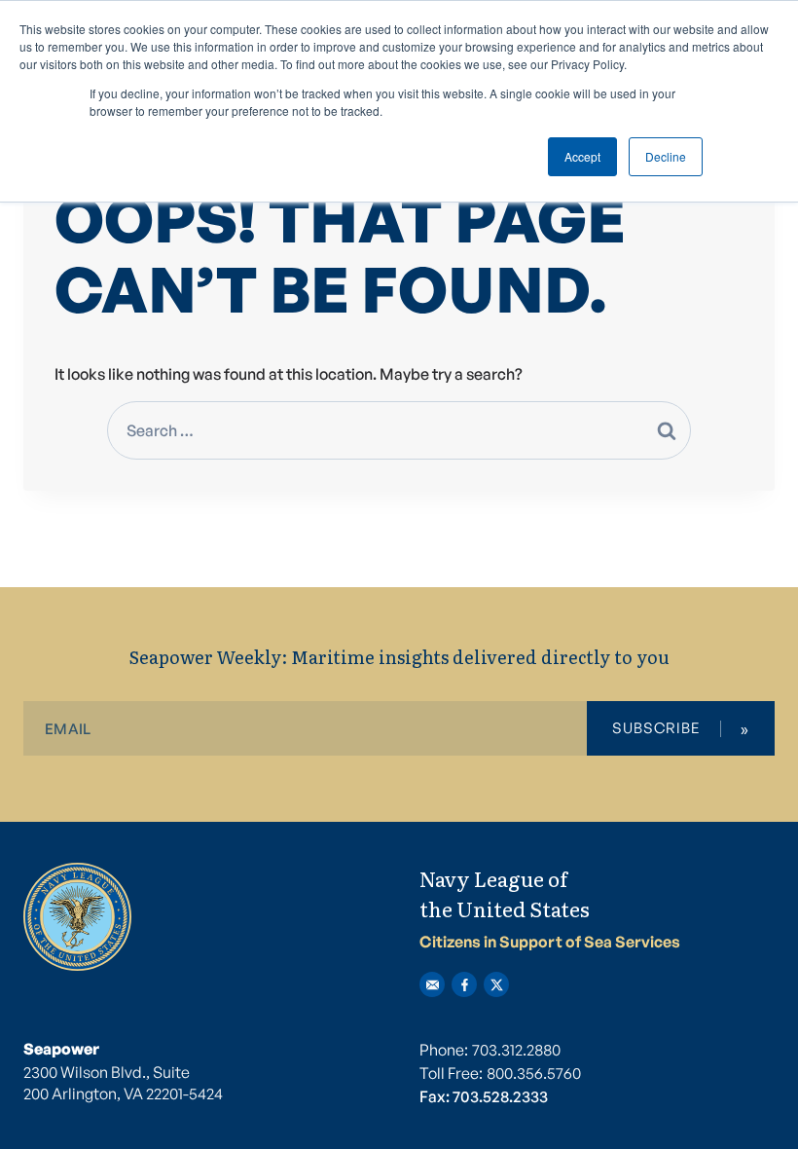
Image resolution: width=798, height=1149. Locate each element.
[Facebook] (464, 984)
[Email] (432, 984)
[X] (496, 984)
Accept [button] (582, 156)
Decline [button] (665, 156)
